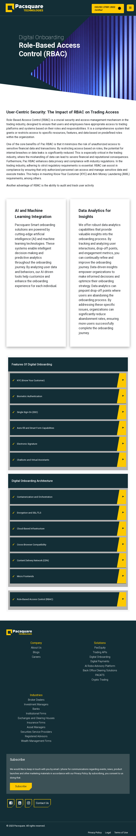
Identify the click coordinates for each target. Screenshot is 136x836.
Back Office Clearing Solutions (100, 670)
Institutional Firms (36, 713)
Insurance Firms (36, 722)
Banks (36, 708)
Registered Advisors (36, 736)
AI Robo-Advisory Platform (100, 666)
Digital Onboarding (100, 656)
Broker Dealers (36, 699)
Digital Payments (99, 661)
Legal (108, 832)
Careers (36, 656)
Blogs (36, 652)
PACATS (99, 675)
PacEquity (100, 647)
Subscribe (21, 786)
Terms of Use (121, 832)
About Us (36, 647)
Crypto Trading (100, 679)
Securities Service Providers (36, 731)
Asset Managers (36, 727)
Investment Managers (36, 704)
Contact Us (42, 803)
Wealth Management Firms (36, 741)
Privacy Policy (95, 832)
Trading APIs (100, 652)
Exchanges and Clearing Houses (36, 718)
